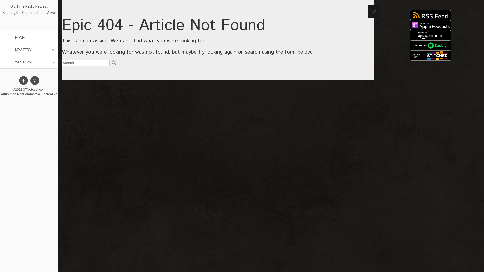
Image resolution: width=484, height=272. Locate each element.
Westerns (24, 62)
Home (20, 38)
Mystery (23, 50)
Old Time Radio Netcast (29, 6)
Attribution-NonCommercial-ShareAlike (29, 94)
